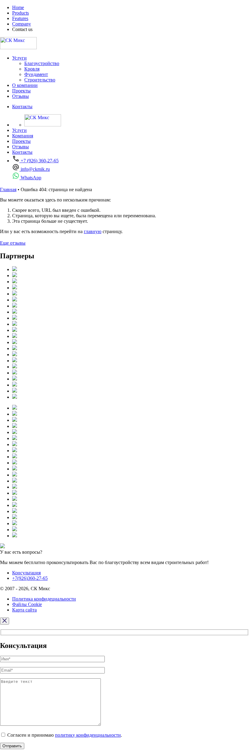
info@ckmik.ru (34, 169)
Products (20, 12)
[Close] (4, 621)
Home (18, 7)
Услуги (19, 57)
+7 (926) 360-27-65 (39, 160)
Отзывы (20, 96)
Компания (22, 135)
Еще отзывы (13, 243)
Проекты (21, 90)
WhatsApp (30, 177)
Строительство (39, 79)
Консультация (26, 572)
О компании (25, 85)
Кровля (31, 68)
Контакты (22, 106)
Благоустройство (41, 63)
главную (92, 231)
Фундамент (36, 74)
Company (21, 23)
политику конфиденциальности (88, 735)
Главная (8, 189)
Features (20, 18)
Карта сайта (24, 609)
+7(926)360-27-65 (30, 578)
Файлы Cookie (27, 604)
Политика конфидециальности (44, 598)
